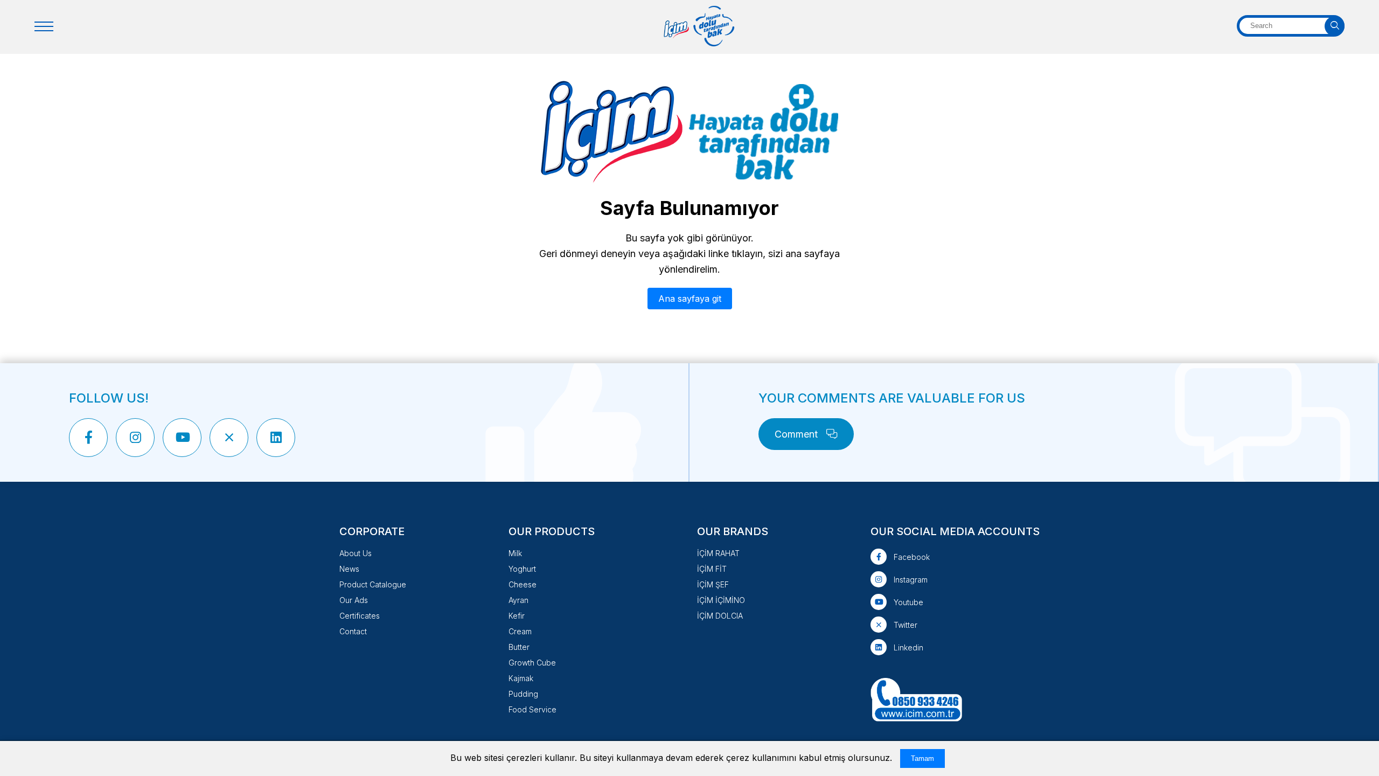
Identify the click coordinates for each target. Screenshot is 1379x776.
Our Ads (353, 600)
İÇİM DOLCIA (720, 615)
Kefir (517, 615)
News (349, 568)
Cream (520, 631)
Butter (519, 647)
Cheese (523, 584)
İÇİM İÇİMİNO (721, 600)
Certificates (359, 615)
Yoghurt (522, 568)
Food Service (532, 709)
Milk (515, 553)
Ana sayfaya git (689, 298)
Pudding (523, 693)
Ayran (518, 600)
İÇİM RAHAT (718, 553)
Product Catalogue (372, 584)
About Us (355, 553)
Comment (797, 434)
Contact (353, 631)
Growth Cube (532, 662)
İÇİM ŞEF (713, 584)
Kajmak (521, 678)
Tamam (922, 758)
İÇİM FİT (712, 568)
